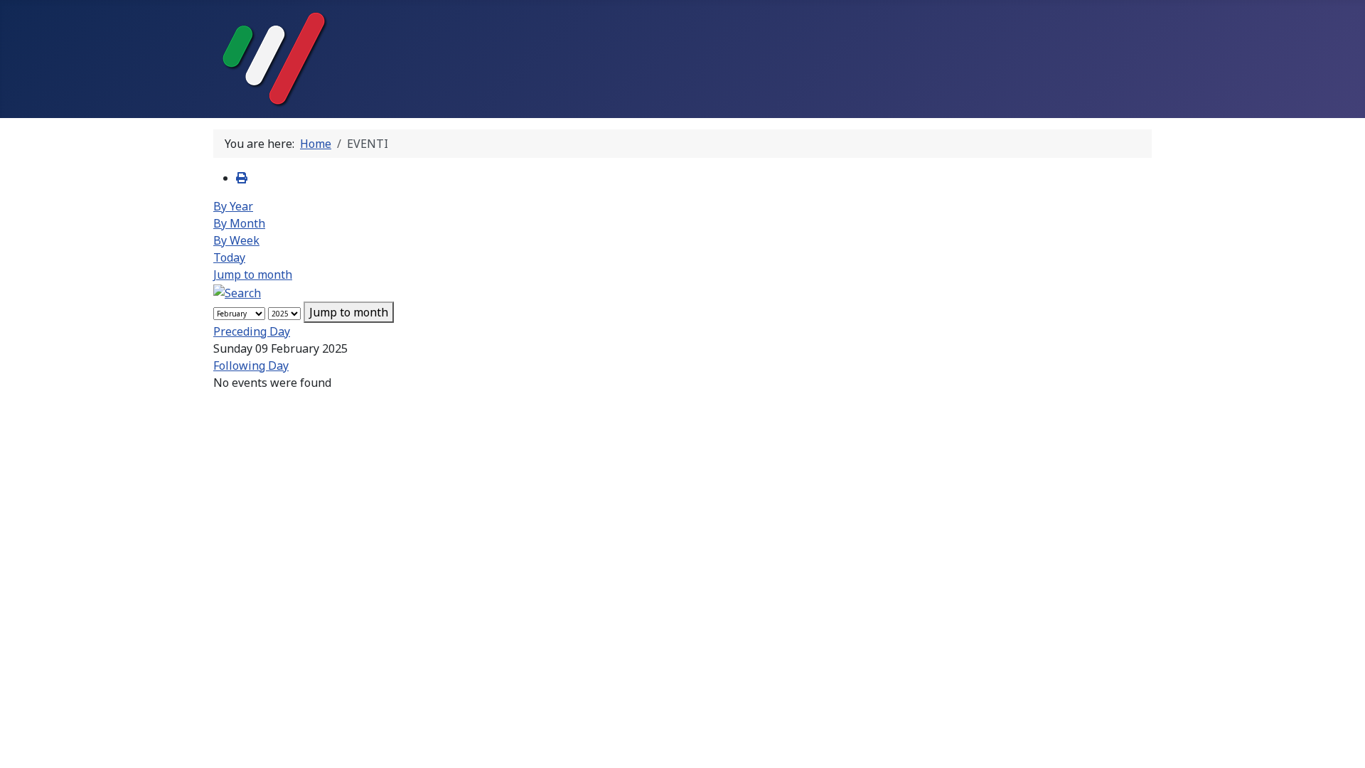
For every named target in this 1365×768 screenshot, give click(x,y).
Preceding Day (251, 331)
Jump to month (252, 274)
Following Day (251, 365)
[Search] (237, 291)
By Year (233, 206)
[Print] (241, 178)
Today (229, 257)
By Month (239, 223)
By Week (236, 240)
